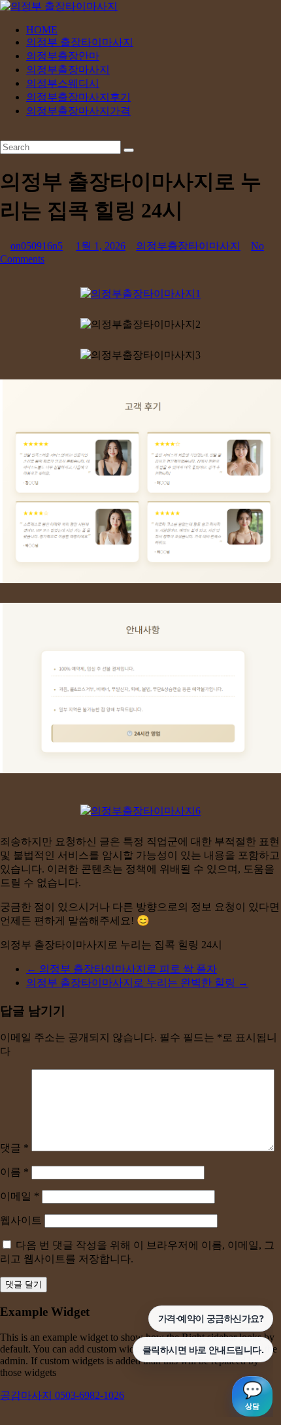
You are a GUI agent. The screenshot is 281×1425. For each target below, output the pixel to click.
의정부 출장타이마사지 (79, 42)
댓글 (14, 1147)
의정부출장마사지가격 (78, 110)
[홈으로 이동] (140, 293)
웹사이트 (21, 1220)
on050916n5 (36, 245)
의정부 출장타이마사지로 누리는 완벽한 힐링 (137, 982)
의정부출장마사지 (68, 69)
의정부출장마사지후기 (78, 97)
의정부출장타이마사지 (188, 245)
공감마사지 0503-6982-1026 (62, 1395)
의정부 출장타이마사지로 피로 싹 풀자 (121, 968)
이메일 (19, 1196)
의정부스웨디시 (62, 83)
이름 (14, 1171)
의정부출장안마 (62, 55)
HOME (42, 29)
